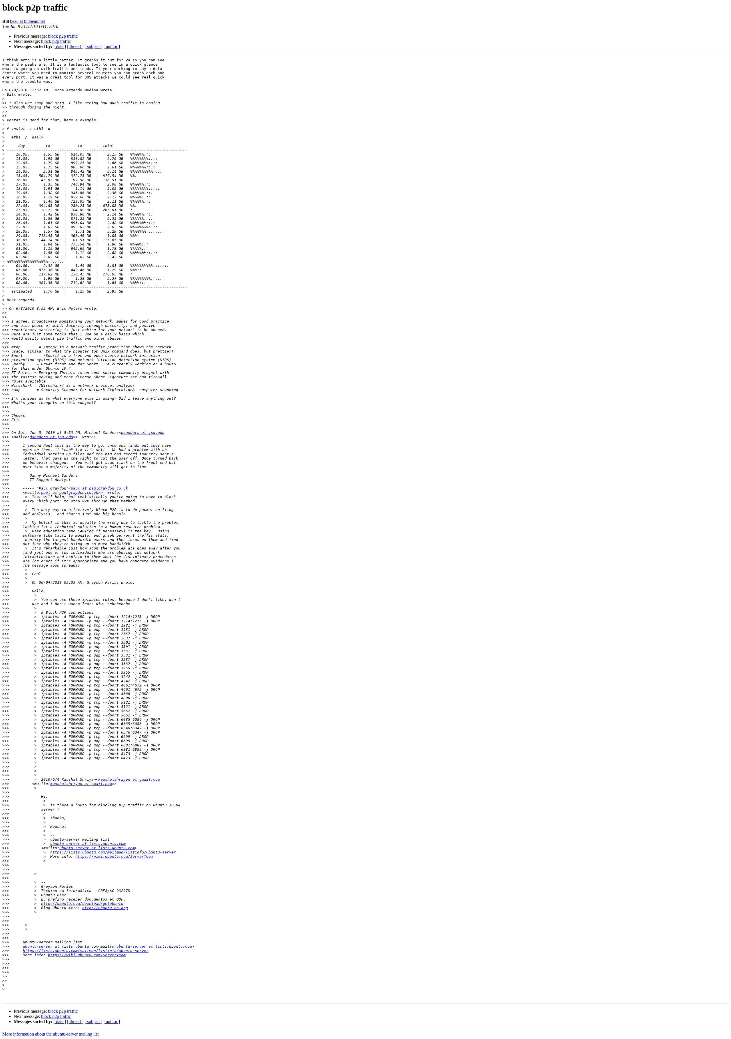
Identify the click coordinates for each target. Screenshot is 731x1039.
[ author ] (111, 46)
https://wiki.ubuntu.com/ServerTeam (114, 856)
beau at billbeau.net (27, 21)
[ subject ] (93, 46)
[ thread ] (75, 46)
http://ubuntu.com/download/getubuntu (82, 903)
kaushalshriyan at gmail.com (129, 779)
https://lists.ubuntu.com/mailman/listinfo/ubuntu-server (113, 852)
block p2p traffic (63, 36)
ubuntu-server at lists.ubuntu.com (88, 843)
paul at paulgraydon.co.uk (99, 488)
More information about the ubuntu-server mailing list (50, 1034)
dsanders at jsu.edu (142, 432)
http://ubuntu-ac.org (105, 908)
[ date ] (59, 46)
